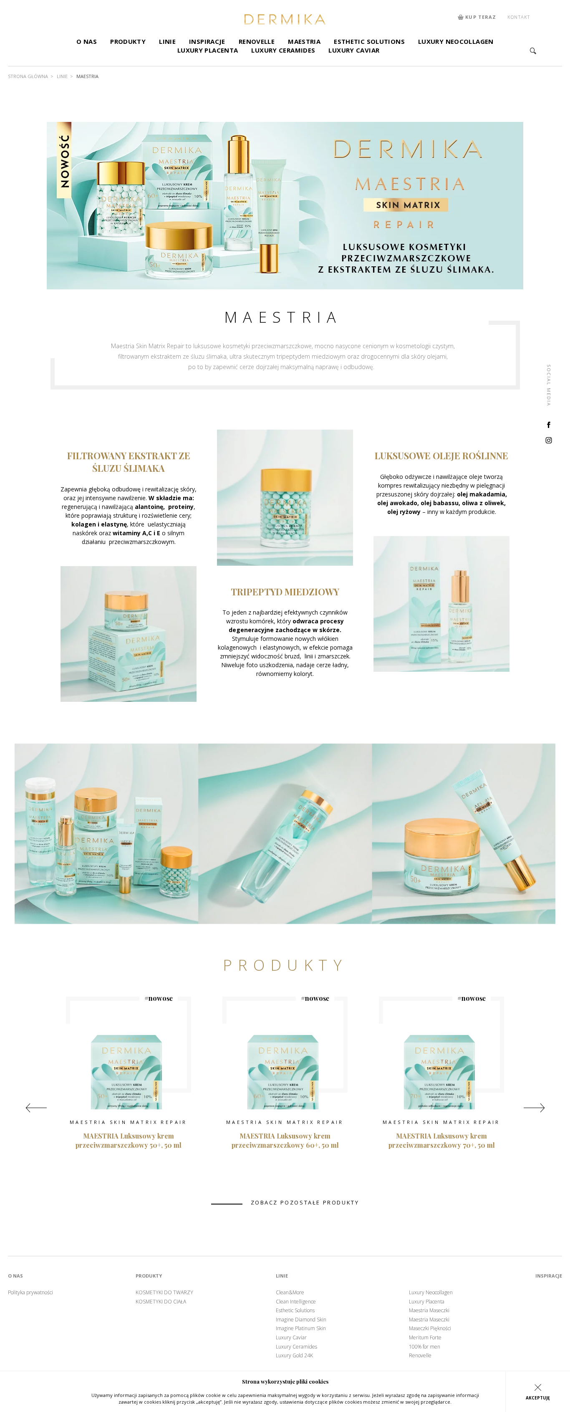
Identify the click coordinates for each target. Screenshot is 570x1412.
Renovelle (257, 41)
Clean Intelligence (296, 1301)
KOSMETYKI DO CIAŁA (161, 1301)
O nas (86, 41)
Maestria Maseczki (429, 1310)
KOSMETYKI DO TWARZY (164, 1292)
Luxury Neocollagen (456, 41)
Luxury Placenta (207, 50)
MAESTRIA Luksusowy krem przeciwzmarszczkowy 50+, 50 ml (129, 1140)
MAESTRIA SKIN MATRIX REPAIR (128, 1122)
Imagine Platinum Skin (301, 1328)
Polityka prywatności (30, 1292)
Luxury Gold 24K (294, 1355)
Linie (167, 41)
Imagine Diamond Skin (301, 1319)
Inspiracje (207, 41)
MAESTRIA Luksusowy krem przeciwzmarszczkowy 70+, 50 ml (441, 1140)
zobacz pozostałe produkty (305, 1202)
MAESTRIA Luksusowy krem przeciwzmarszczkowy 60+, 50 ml (285, 1140)
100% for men (424, 1347)
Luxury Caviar (353, 50)
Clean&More (290, 1292)
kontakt (518, 17)
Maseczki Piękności (430, 1328)
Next (534, 1108)
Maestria (304, 41)
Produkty (128, 41)
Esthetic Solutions (369, 41)
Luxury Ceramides (283, 50)
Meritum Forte (425, 1337)
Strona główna (28, 76)
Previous (36, 1108)
